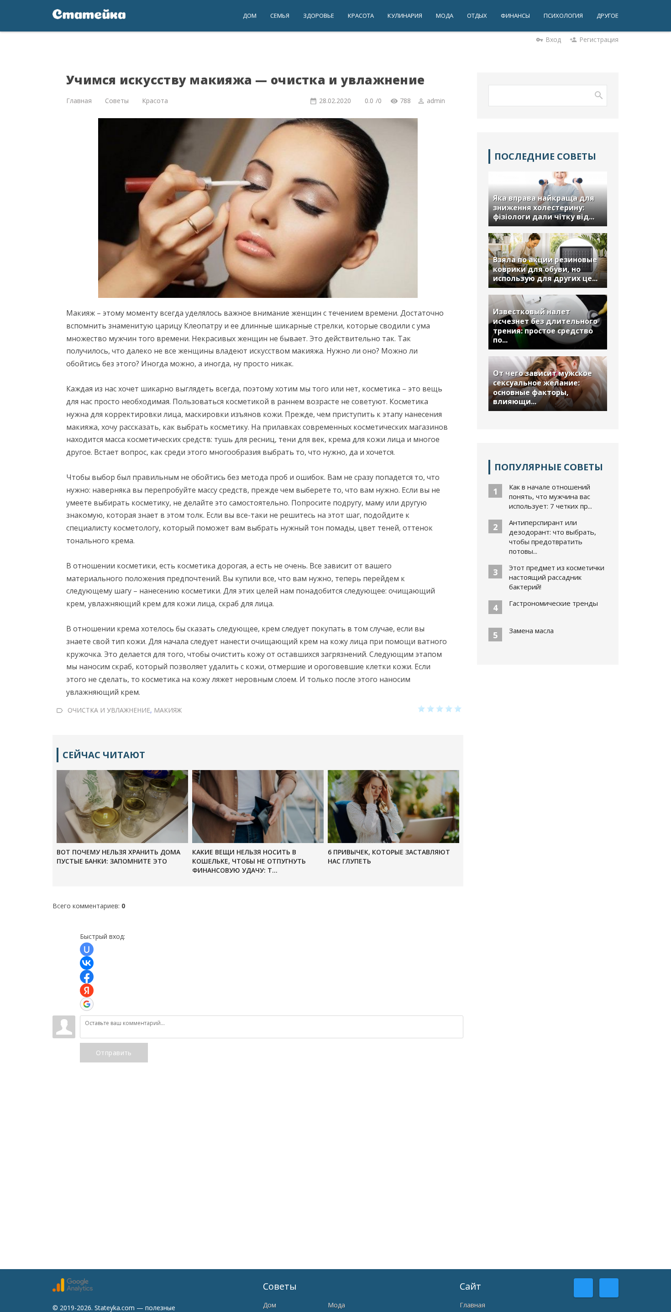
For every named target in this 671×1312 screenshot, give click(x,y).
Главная (472, 1305)
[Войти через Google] (87, 1004)
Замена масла (531, 630)
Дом (269, 1305)
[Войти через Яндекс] (87, 990)
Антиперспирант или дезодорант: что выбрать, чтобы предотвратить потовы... (552, 537)
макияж (168, 709)
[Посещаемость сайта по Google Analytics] (72, 1289)
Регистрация (599, 39)
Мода (336, 1305)
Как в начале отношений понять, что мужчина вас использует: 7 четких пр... (550, 496)
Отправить (114, 1052)
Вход (553, 39)
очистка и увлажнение (109, 709)
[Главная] (89, 15)
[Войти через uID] (87, 949)
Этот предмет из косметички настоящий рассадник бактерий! (556, 577)
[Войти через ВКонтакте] (87, 963)
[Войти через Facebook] (87, 977)
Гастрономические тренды (553, 603)
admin (436, 100)
